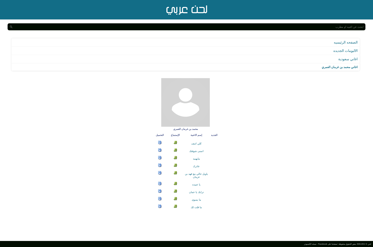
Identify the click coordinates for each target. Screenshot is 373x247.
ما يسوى (196, 199)
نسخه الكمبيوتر (310, 244)
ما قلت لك (196, 207)
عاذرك (196, 166)
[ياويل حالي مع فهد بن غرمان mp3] (160, 173)
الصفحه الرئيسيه (346, 42)
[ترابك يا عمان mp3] (160, 192)
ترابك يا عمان (196, 192)
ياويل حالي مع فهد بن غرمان (196, 175)
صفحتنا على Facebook (327, 244)
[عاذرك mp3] (160, 166)
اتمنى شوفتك (196, 151)
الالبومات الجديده (345, 51)
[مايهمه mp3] (160, 158)
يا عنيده (196, 184)
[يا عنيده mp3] (160, 184)
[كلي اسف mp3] (160, 143)
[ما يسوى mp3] (160, 199)
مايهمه (196, 158)
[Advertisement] (186, 224)
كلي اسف (196, 143)
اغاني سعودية (348, 59)
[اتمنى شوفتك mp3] (160, 151)
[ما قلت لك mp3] (160, 207)
